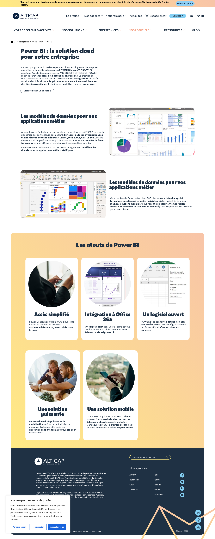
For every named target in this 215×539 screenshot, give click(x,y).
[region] (38, 514)
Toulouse (158, 495)
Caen (131, 485)
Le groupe (72, 16)
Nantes (157, 480)
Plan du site (96, 531)
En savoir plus (184, 3)
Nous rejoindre (115, 16)
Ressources (173, 30)
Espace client (158, 16)
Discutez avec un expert (36, 91)
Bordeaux (134, 480)
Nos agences (92, 16)
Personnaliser (19, 527)
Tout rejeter (38, 527)
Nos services (108, 30)
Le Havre (133, 490)
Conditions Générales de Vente (77, 531)
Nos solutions (73, 30)
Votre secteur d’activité (32, 30)
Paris (156, 475)
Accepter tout (57, 527)
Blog (196, 30)
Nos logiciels (139, 30)
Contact (176, 16)
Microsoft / (37, 41)
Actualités (135, 16)
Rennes (157, 485)
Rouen (157, 490)
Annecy (132, 475)
